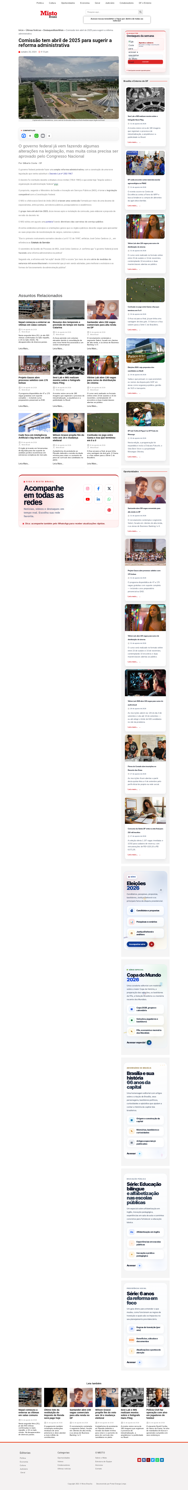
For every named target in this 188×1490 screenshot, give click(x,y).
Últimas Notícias (33, 30)
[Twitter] (153, 1460)
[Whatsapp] (157, 1460)
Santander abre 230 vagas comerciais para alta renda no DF (101, 325)
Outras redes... (49, 135)
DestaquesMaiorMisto (53, 30)
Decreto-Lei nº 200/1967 (61, 173)
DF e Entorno (145, 3)
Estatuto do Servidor (40, 242)
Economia (85, 3)
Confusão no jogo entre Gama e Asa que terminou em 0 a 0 (101, 438)
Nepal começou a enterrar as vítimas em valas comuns (34, 323)
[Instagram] (148, 1460)
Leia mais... (133, 142)
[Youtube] (139, 1460)
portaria (49, 222)
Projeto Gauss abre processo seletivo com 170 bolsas (33, 380)
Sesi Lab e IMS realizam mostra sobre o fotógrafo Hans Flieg (66, 380)
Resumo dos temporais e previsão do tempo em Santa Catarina (68, 325)
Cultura (52, 3)
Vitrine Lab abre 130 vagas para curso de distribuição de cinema (101, 380)
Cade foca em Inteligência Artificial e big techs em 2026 (34, 436)
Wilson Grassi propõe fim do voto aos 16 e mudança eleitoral (68, 438)
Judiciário (109, 3)
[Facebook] (144, 1460)
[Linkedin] (162, 1460)
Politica (40, 3)
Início (21, 30)
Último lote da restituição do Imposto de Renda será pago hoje (54, 1414)
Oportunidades (68, 3)
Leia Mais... (24, 348)
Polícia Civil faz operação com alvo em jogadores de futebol (156, 1414)
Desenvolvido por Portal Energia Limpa (111, 1484)
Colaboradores (127, 3)
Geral (97, 3)
